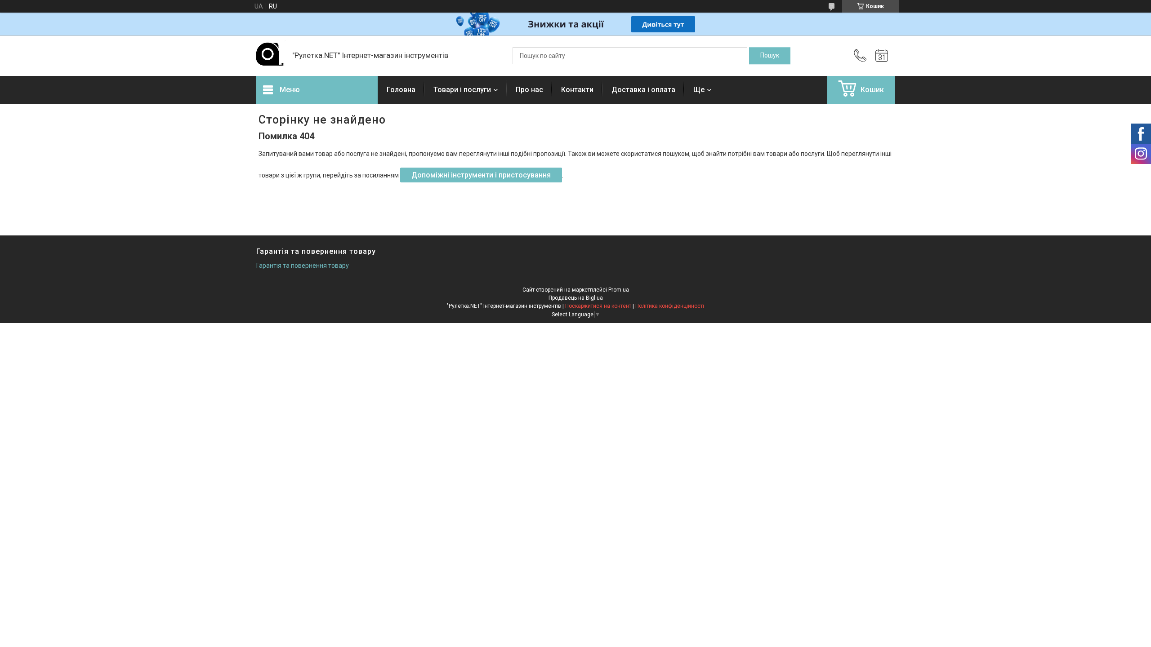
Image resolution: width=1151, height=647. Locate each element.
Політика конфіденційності (669, 306)
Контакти (577, 89)
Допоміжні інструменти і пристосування (481, 175)
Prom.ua (618, 290)
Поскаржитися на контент (598, 306)
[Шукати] (769, 55)
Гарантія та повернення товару (302, 265)
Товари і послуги (462, 89)
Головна (401, 89)
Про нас (529, 89)
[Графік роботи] (881, 56)
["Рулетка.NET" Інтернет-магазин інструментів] (270, 55)
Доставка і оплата (643, 89)
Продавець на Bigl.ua (576, 298)
